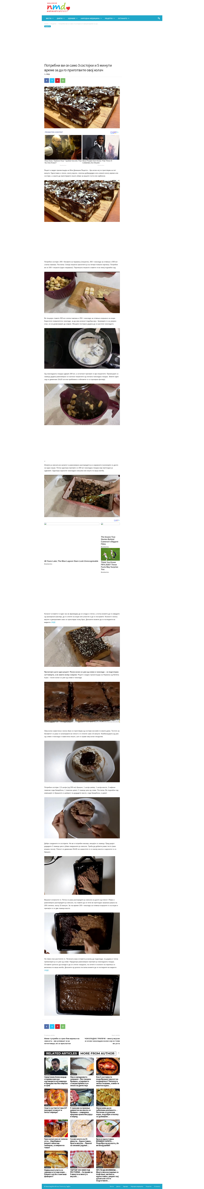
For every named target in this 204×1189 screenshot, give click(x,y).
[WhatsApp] (63, 80)
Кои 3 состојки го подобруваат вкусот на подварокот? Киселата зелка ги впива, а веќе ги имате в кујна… (107, 1081)
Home (46, 24)
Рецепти (109, 18)
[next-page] (118, 1053)
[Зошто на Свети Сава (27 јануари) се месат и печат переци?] (56, 1097)
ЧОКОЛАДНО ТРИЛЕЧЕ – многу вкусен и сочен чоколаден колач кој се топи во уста (102, 1041)
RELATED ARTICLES (61, 1053)
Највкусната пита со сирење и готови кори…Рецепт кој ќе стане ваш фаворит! (55, 1173)
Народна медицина (90, 18)
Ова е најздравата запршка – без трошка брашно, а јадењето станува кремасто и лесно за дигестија (80, 1081)
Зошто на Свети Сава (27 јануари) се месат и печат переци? (55, 1110)
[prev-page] (116, 1053)
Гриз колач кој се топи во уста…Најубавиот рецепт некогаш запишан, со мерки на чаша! (56, 1143)
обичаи (47, 1105)
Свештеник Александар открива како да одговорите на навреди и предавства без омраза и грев (56, 1081)
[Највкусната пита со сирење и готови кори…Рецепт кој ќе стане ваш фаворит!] (56, 1159)
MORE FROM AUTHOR (97, 1053)
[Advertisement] (82, 45)
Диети (59, 18)
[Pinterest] (57, 80)
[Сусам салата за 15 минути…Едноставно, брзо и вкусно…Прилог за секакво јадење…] (82, 1128)
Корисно (73, 1074)
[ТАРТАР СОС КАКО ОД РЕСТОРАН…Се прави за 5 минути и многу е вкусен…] (82, 1159)
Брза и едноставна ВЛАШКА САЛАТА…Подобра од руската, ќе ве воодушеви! (107, 1142)
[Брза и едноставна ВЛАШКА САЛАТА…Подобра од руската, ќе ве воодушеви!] (108, 1128)
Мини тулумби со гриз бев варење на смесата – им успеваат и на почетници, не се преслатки (61, 1041)
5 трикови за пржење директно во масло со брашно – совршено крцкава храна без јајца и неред (81, 1112)
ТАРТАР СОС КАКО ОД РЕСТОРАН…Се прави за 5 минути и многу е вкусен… (81, 1173)
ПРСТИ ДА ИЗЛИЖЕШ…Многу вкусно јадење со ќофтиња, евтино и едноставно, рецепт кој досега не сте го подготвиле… (107, 1175)
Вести (48, 18)
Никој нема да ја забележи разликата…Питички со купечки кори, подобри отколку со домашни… (107, 1112)
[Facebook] (46, 80)
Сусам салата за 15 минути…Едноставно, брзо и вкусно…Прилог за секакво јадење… (81, 1142)
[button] (158, 18)
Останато (122, 18)
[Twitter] (52, 80)
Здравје (71, 18)
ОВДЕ (53, 622)
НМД (48, 74)
